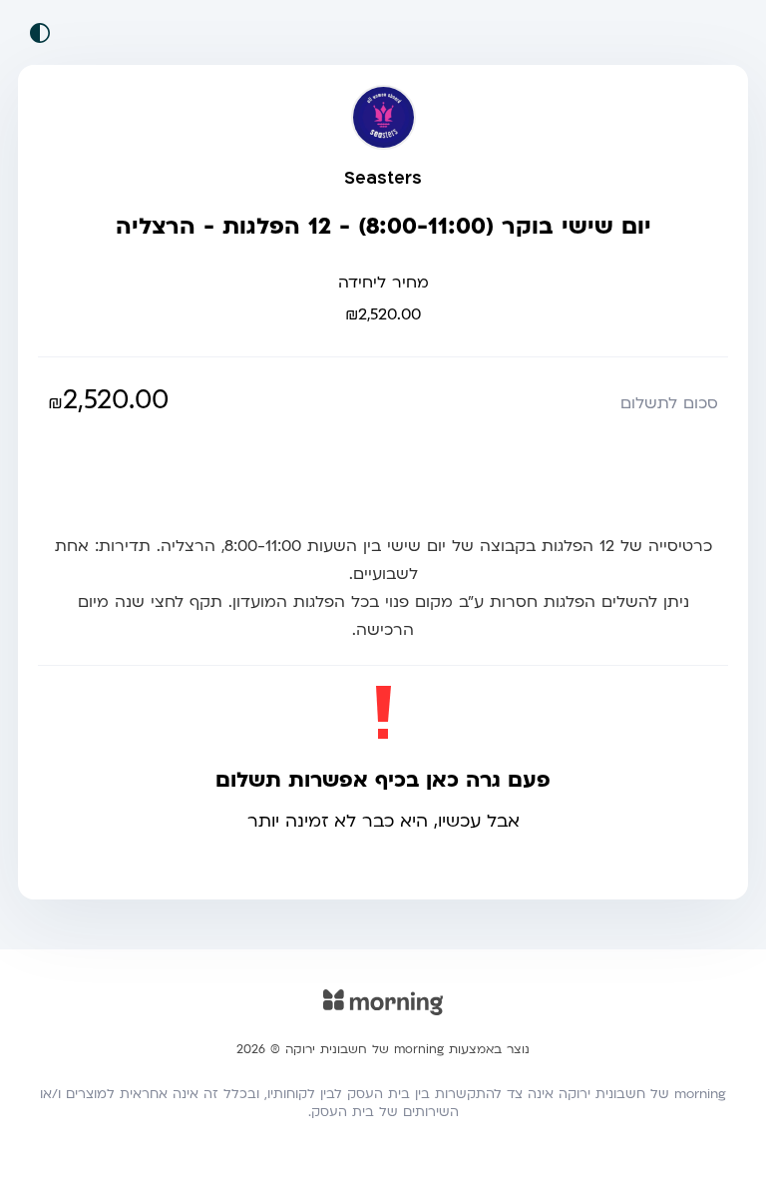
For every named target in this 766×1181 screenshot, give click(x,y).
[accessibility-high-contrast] (40, 33)
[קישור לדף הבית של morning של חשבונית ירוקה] (383, 1015)
